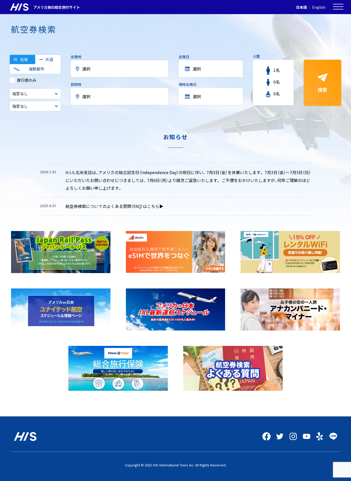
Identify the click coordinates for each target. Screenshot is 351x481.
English (318, 7)
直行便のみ (26, 80)
